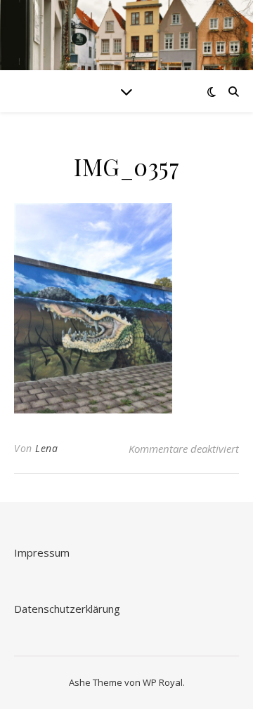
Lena (46, 448)
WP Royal (163, 682)
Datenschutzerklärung (67, 609)
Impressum (42, 552)
